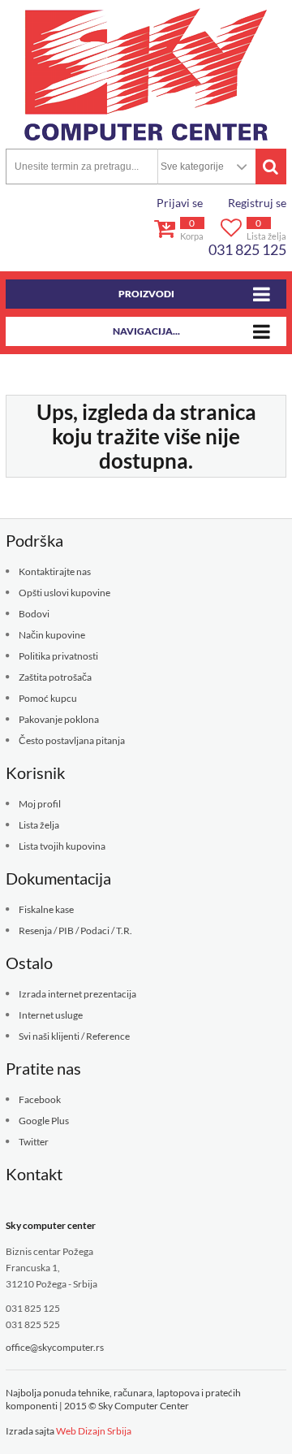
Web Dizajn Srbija (93, 1431)
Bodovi (34, 614)
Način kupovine (52, 635)
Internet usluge (51, 1015)
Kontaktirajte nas (55, 571)
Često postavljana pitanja (72, 740)
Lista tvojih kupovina (62, 846)
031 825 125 (247, 249)
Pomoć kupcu (48, 698)
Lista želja (39, 825)
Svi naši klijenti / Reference (74, 1036)
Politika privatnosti (58, 656)
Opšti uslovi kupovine (64, 592)
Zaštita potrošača (55, 677)
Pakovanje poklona (59, 719)
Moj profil (40, 804)
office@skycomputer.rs (55, 1347)
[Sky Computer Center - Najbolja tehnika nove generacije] (146, 74)
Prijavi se (180, 203)
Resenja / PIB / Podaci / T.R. (75, 930)
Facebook (40, 1099)
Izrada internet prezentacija (77, 994)
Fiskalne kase (46, 909)
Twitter (34, 1142)
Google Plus (44, 1120)
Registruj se (257, 203)
